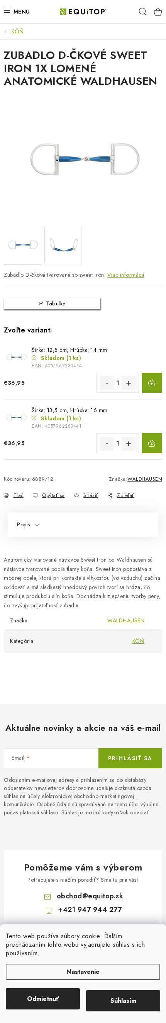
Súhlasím (123, 1000)
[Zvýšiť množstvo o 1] (129, 383)
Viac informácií (125, 275)
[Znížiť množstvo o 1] (107, 383)
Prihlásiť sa (130, 758)
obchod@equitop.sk (90, 896)
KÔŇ (138, 641)
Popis (23, 524)
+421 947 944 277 (90, 910)
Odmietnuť (43, 998)
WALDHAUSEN (144, 479)
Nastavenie (83, 971)
